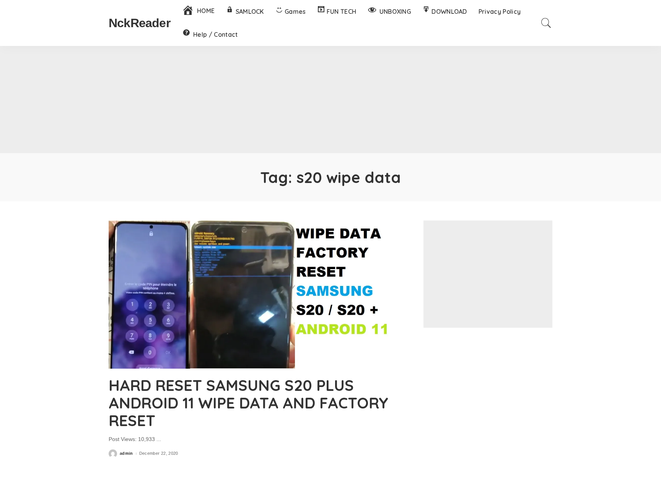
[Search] (546, 23)
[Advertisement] (330, 99)
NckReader (139, 23)
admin (126, 453)
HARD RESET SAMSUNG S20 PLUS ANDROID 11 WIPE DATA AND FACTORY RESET (248, 403)
